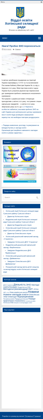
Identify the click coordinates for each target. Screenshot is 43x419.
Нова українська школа (18, 292)
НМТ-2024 (33, 289)
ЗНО (28, 284)
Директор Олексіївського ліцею (19, 233)
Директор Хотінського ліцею (18, 216)
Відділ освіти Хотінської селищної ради (21, 23)
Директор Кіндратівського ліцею (19, 225)
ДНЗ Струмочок (8, 285)
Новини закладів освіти (15, 294)
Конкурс (13, 287)
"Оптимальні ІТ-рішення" (33, 416)
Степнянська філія (30, 301)
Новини (18, 49)
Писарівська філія (9, 299)
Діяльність (19, 284)
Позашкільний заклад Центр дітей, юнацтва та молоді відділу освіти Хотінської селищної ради (21, 269)
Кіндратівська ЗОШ (24, 287)
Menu (3, 2)
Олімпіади (12, 297)
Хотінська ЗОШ (8, 302)
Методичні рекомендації (15, 289)
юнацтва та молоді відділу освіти (23, 302)
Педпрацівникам (25, 296)
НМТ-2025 (6, 292)
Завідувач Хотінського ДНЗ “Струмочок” (22, 242)
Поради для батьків (21, 299)
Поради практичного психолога (19, 300)
